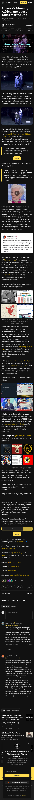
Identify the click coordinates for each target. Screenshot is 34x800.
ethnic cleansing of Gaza (19, 366)
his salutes (27, 436)
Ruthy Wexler (9, 623)
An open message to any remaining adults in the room (12, 736)
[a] (17, 116)
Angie (7, 656)
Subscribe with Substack (18, 782)
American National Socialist (14, 424)
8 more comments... (7, 701)
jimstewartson (13, 566)
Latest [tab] (8, 710)
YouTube (4, 555)
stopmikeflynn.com (8, 548)
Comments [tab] (6, 606)
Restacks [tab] (13, 606)
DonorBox (20, 542)
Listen (30, 25)
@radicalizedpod (18, 553)
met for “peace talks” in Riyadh (21, 361)
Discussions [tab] (15, 710)
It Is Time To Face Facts (10, 733)
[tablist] (9, 606)
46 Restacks (23, 581)
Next (27, 593)
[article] (17, 722)
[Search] (31, 710)
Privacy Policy (22, 790)
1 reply (9, 649)
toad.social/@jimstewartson (20, 575)
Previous (7, 593)
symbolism (18, 436)
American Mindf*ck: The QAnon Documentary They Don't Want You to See (12, 717)
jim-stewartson (15, 562)
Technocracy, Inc (10, 260)
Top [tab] (4, 710)
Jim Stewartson (10, 24)
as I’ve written (6, 275)
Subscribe (23, 2)
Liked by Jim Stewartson (13, 625)
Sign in (30, 2)
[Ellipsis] (31, 623)
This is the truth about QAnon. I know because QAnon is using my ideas (12, 723)
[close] (28, 743)
